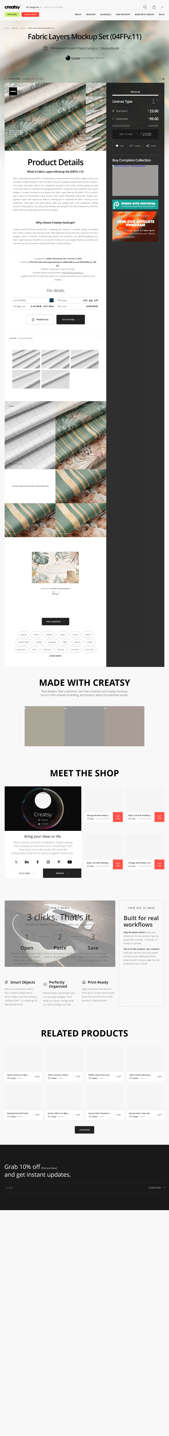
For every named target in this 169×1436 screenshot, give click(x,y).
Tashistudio (48, 742)
